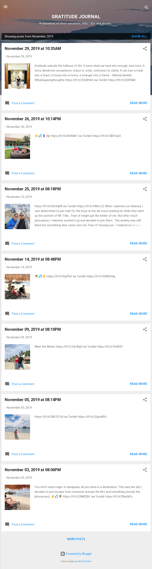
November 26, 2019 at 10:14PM (33, 118)
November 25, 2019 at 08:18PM (33, 189)
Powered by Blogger (78, 554)
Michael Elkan (84, 561)
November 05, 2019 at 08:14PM (33, 399)
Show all (139, 36)
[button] (144, 49)
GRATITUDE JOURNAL (76, 16)
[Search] (146, 8)
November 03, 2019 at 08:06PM (33, 469)
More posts (76, 539)
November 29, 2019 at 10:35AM (33, 48)
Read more (138, 103)
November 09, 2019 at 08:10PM (33, 329)
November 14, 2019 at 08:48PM (33, 259)
